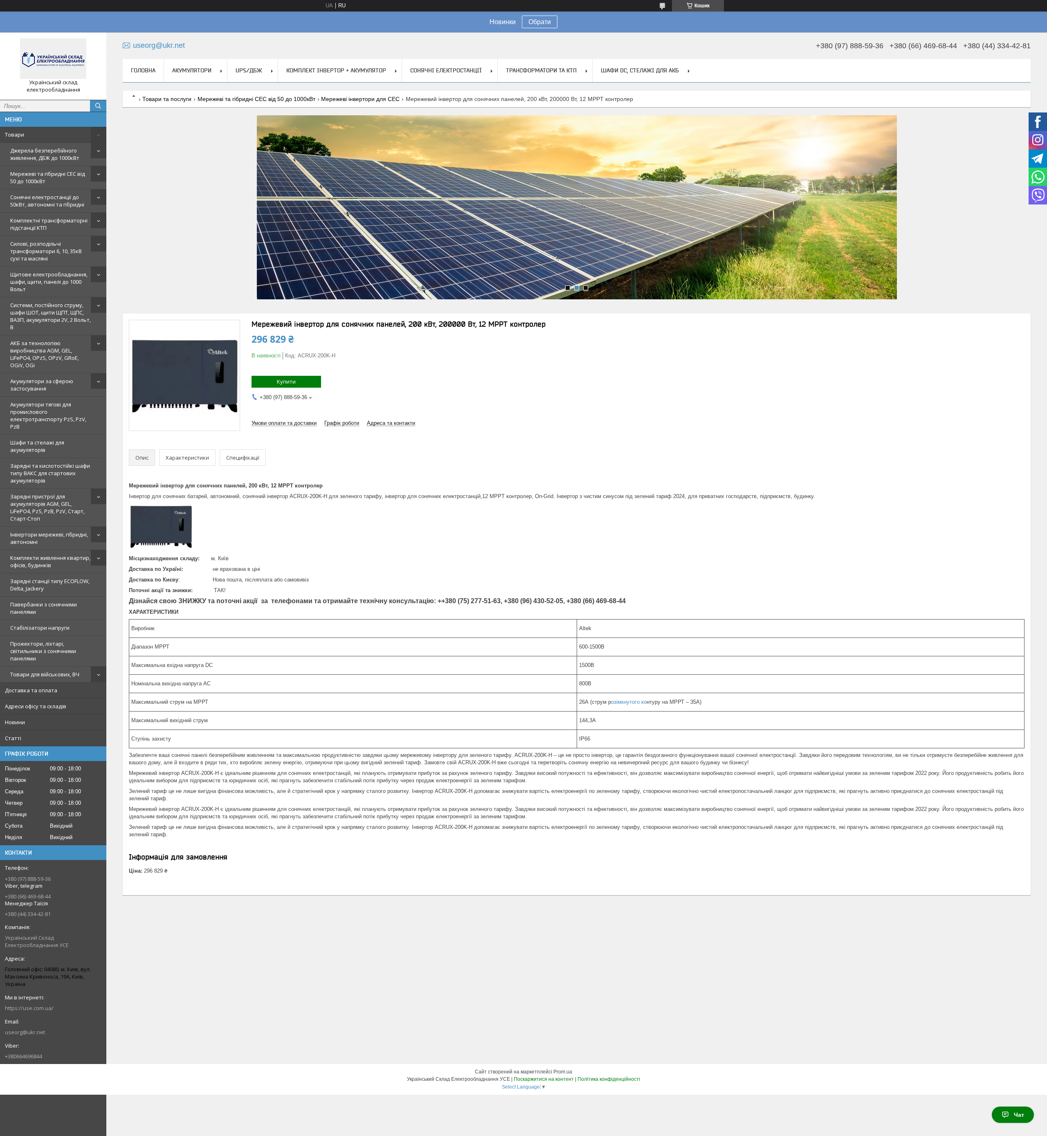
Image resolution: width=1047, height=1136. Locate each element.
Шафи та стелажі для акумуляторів (37, 446)
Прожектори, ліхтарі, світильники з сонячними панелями (43, 651)
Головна (143, 70)
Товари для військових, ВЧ (44, 674)
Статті (13, 738)
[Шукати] (98, 106)
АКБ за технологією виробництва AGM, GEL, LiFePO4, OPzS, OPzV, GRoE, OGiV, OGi (44, 354)
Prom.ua (562, 1072)
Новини (15, 722)
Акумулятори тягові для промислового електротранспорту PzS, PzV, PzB (48, 415)
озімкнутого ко (629, 702)
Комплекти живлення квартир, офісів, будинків (50, 561)
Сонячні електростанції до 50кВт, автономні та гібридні (47, 200)
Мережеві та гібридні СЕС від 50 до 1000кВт (47, 177)
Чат (1019, 1114)
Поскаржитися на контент (544, 1079)
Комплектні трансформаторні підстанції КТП (49, 224)
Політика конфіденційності (608, 1079)
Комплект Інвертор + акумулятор (336, 70)
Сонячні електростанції (446, 70)
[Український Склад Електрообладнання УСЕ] (53, 58)
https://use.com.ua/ (29, 1008)
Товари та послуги (166, 99)
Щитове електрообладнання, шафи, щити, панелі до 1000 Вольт (49, 282)
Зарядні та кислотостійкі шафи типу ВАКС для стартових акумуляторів (50, 473)
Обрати (539, 21)
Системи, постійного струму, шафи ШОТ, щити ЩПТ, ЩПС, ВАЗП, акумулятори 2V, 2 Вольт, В (50, 316)
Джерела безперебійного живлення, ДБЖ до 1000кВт (44, 154)
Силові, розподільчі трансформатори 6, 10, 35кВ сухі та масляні (46, 251)
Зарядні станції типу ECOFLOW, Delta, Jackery (50, 584)
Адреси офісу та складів (35, 706)
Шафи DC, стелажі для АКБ (640, 70)
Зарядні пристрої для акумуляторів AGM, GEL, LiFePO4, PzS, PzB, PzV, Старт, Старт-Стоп (47, 507)
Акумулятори (191, 70)
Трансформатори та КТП (541, 70)
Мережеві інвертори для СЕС (360, 99)
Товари (14, 134)
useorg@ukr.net (25, 1032)
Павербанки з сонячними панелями (43, 608)
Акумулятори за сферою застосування (41, 384)
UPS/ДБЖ (249, 70)
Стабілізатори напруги (40, 627)
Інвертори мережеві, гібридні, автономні (49, 538)
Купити (286, 381)
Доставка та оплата (31, 690)
